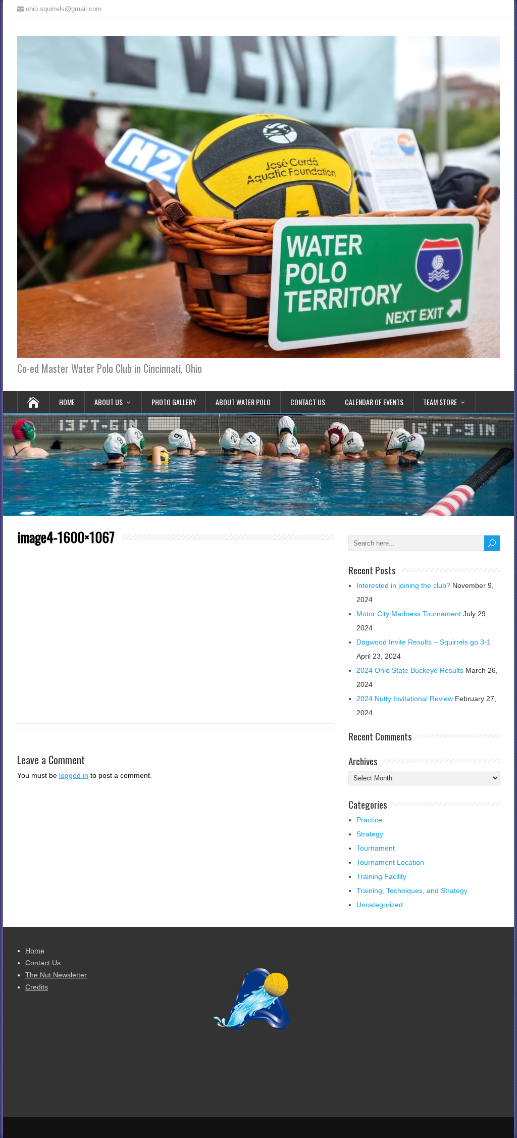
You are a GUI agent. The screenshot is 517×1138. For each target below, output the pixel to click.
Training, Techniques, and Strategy (412, 890)
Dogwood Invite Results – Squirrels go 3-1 (423, 642)
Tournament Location (390, 862)
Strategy (369, 834)
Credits (36, 987)
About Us (108, 402)
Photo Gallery (173, 402)
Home (67, 402)
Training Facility (381, 876)
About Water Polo (243, 402)
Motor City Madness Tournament (408, 614)
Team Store (440, 402)
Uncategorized (379, 905)
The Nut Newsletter (56, 975)
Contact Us (307, 402)
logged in (73, 775)
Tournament (375, 848)
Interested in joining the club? (403, 585)
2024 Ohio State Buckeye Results (409, 670)
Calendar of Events (374, 402)
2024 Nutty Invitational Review (404, 699)
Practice (369, 820)
